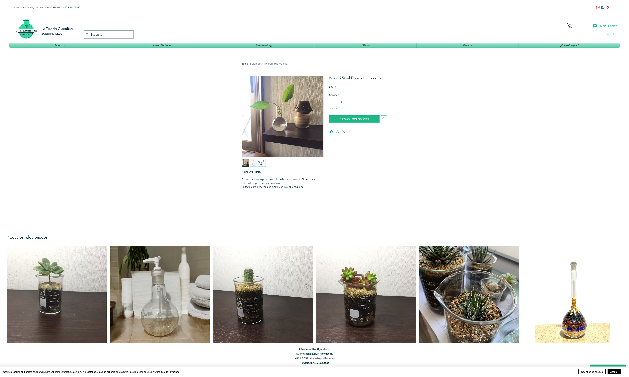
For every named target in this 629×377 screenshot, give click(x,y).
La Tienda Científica (57, 29)
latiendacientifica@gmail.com (28, 7)
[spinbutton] (337, 102)
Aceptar (614, 371)
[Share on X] (344, 132)
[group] (314, 302)
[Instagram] (598, 7)
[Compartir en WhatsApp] (338, 132)
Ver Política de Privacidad (166, 371)
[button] (570, 25)
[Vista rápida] (57, 296)
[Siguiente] (627, 296)
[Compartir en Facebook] (331, 132)
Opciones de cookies (592, 371)
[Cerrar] (625, 371)
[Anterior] (2, 296)
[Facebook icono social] (602, 7)
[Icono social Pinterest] (607, 7)
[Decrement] (332, 102)
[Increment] (342, 102)
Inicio (245, 63)
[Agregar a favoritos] (384, 118)
